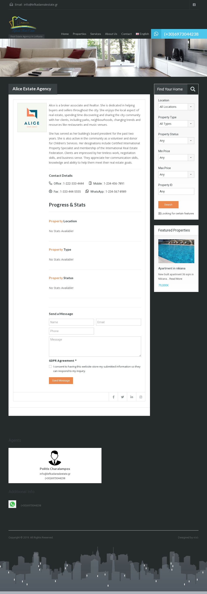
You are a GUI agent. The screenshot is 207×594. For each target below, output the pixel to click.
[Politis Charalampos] (55, 457)
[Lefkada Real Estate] (22, 26)
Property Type (167, 117)
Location (163, 100)
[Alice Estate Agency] (32, 117)
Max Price (164, 168)
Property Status (168, 134)
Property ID (165, 185)
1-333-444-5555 (70, 191)
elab (196, 537)
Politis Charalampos (55, 468)
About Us (111, 33)
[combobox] (176, 106)
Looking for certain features (177, 213)
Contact (126, 33)
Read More (175, 278)
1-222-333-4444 (73, 183)
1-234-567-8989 (116, 191)
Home (65, 33)
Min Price (164, 151)
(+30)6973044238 (181, 33)
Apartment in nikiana (171, 268)
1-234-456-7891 (114, 183)
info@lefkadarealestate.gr (41, 4)
